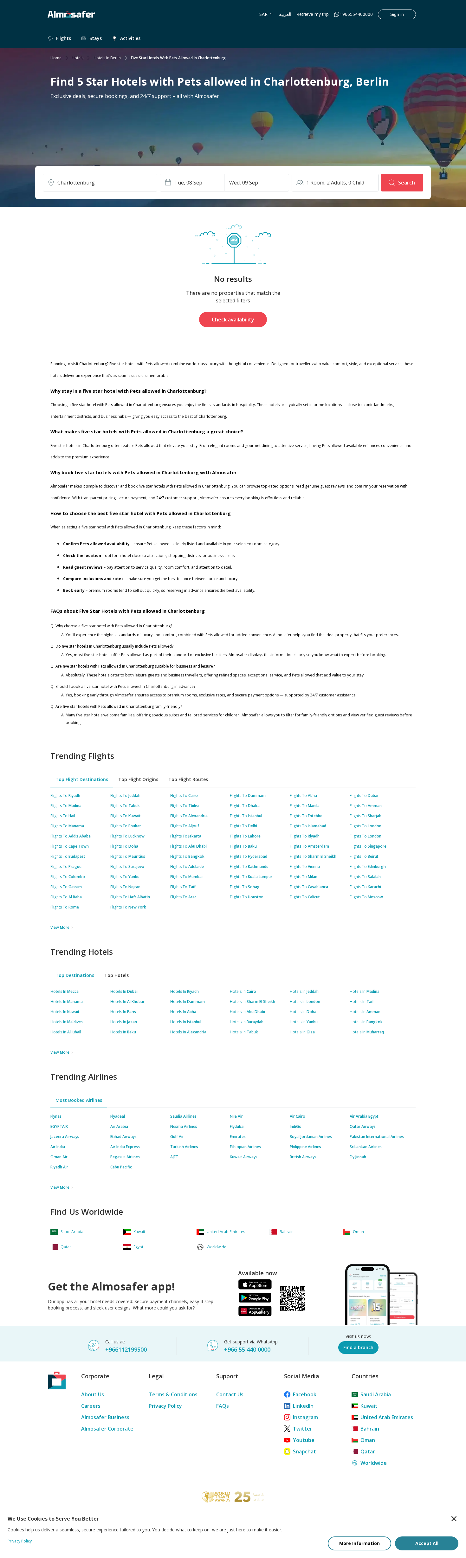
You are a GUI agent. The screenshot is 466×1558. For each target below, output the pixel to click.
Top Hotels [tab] (116, 975)
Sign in (397, 14)
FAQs (222, 1406)
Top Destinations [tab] (74, 975)
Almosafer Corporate (107, 1428)
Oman (367, 1440)
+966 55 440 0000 (247, 1349)
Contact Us (229, 1394)
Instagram (305, 1417)
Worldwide (373, 1463)
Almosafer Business (105, 1417)
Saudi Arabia (375, 1394)
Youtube (303, 1440)
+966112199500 (126, 1349)
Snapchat (304, 1451)
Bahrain (369, 1428)
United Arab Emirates (386, 1417)
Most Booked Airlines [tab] (78, 1100)
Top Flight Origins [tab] (138, 779)
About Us (92, 1394)
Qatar (367, 1451)
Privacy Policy (165, 1406)
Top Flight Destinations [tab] (81, 779)
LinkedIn (303, 1406)
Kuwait (369, 1406)
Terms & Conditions (173, 1394)
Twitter (302, 1428)
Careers (90, 1406)
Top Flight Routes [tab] (188, 779)
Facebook (304, 1394)
